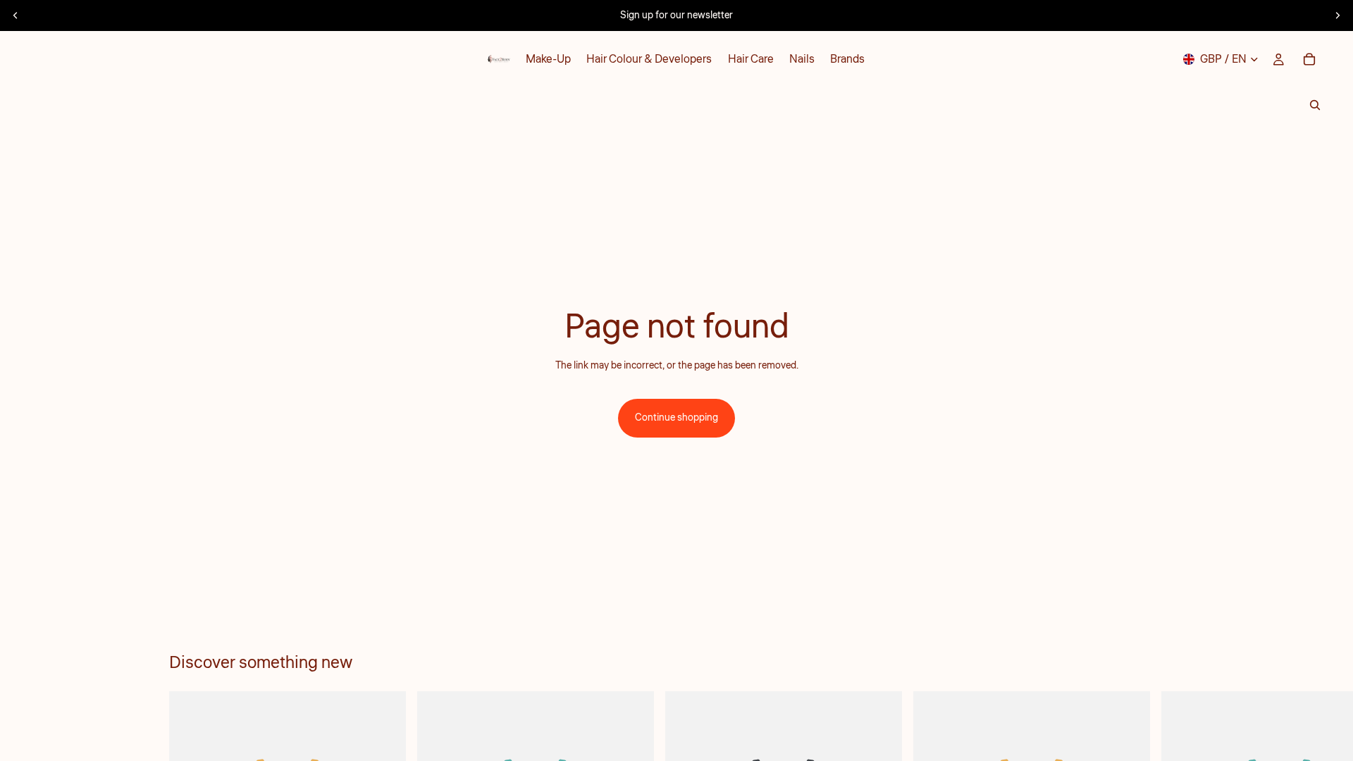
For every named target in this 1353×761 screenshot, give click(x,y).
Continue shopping (676, 418)
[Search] (1314, 104)
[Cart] (1309, 59)
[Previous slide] (15, 15)
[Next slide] (1337, 15)
